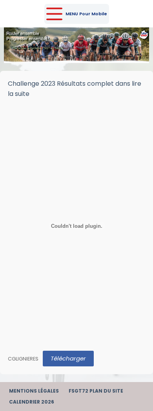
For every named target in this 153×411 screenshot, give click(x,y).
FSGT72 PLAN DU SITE (96, 391)
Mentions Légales (34, 391)
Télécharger (68, 358)
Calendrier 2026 (31, 402)
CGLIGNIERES (23, 358)
